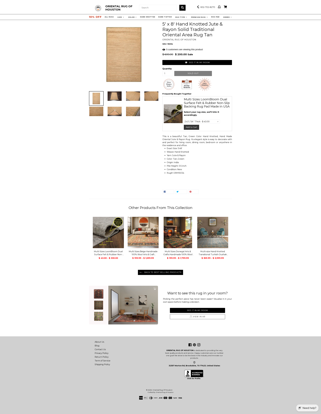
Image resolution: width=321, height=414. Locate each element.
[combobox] (158, 8)
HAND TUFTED (165, 17)
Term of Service (102, 361)
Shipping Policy (102, 364)
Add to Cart (191, 127)
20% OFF (95, 16)
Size (120, 17)
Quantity (167, 69)
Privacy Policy (101, 353)
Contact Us (100, 349)
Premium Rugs (199, 17)
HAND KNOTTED (147, 17)
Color (132, 17)
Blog (97, 345)
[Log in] (219, 7)
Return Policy (102, 357)
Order (227, 17)
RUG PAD (216, 17)
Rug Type (181, 17)
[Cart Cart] (225, 7)
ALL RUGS (109, 17)
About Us (99, 342)
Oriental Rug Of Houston (162, 390)
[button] (197, 62)
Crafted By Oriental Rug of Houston (161, 392)
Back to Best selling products (162, 272)
